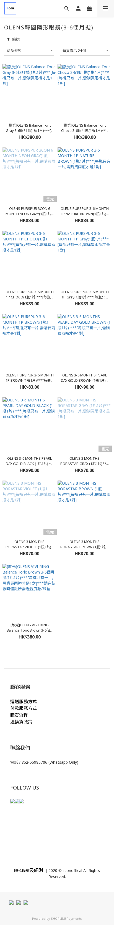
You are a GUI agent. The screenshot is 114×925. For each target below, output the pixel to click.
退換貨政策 (21, 722)
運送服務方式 (23, 701)
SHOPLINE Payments (66, 918)
